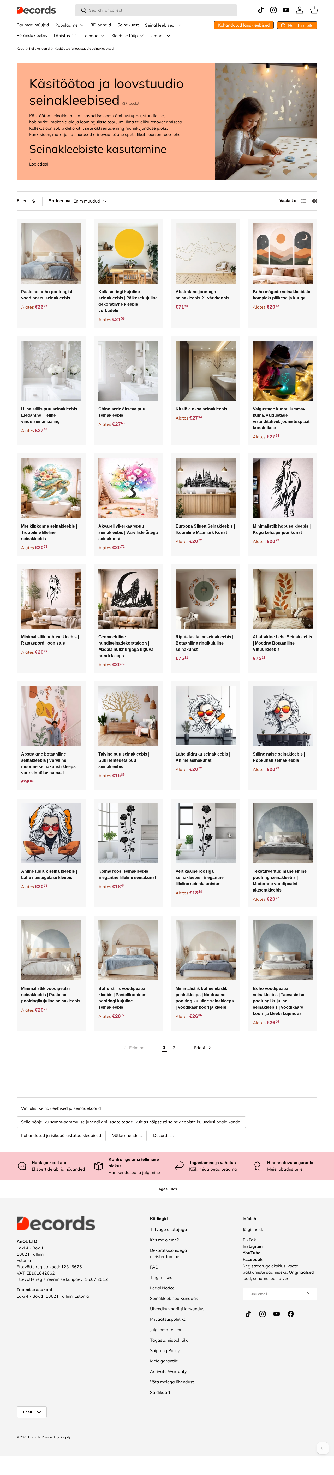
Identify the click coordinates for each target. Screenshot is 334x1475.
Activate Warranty (168, 1371)
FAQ (154, 1267)
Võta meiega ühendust (172, 1381)
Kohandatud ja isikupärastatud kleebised (61, 1135)
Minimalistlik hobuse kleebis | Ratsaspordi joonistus (50, 640)
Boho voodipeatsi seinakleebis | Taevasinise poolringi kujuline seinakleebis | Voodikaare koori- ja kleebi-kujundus (278, 1001)
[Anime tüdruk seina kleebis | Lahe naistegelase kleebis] (51, 833)
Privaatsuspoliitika (168, 1319)
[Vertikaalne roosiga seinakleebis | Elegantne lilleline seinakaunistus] (206, 833)
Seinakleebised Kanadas (174, 1298)
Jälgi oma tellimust (168, 1329)
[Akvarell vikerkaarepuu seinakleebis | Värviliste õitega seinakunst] (128, 488)
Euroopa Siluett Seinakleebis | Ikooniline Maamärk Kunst (205, 529)
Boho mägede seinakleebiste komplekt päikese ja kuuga (281, 295)
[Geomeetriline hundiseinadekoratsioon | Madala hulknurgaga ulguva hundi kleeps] (128, 599)
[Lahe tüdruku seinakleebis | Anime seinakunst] (206, 716)
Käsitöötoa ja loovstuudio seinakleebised (84, 48)
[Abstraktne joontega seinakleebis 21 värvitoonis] (206, 253)
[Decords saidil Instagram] (262, 1314)
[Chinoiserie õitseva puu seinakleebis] (128, 371)
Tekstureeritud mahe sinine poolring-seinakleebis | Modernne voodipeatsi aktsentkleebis (280, 880)
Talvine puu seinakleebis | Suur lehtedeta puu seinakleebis (123, 760)
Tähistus (61, 35)
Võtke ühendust (127, 1135)
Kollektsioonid (39, 48)
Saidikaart (160, 1392)
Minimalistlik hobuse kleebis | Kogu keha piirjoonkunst (282, 529)
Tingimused (161, 1277)
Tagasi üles (167, 1189)
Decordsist (163, 1135)
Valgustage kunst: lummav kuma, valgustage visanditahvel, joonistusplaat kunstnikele (281, 418)
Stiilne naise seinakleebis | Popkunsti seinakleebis (279, 757)
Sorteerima (59, 201)
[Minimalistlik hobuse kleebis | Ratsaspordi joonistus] (51, 599)
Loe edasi (38, 164)
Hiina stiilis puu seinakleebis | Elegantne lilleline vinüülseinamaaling (50, 415)
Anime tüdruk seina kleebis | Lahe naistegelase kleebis (49, 874)
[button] (314, 10)
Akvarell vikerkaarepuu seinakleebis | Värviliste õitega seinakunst (128, 532)
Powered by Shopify (56, 1437)
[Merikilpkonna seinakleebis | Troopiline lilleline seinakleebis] (51, 488)
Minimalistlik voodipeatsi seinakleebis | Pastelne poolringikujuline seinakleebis (50, 994)
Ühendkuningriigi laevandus (177, 1308)
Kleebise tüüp (124, 35)
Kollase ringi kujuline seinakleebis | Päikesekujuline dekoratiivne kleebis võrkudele (128, 301)
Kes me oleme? (164, 1239)
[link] (133, 1048)
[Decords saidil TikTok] (248, 1314)
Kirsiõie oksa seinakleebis (201, 409)
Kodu (20, 48)
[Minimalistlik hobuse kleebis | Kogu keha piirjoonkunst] (283, 488)
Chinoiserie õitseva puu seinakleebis (121, 412)
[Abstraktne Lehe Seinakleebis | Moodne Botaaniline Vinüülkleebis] (283, 599)
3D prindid (101, 24)
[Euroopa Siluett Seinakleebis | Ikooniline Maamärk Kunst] (206, 488)
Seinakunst (128, 24)
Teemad (91, 35)
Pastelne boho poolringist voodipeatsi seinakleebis (46, 295)
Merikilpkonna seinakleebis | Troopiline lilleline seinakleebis (49, 532)
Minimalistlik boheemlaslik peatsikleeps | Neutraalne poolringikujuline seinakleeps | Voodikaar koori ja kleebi (205, 998)
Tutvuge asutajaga (168, 1229)
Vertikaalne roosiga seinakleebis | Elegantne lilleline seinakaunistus (200, 877)
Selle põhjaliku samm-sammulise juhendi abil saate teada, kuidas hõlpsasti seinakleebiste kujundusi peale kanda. (131, 1121)
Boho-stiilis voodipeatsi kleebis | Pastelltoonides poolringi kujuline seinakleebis (122, 998)
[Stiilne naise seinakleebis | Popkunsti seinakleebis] (283, 716)
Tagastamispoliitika (169, 1340)
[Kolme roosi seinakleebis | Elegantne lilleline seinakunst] (128, 833)
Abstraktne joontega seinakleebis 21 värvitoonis (202, 295)
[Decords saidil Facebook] (290, 1314)
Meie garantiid (164, 1361)
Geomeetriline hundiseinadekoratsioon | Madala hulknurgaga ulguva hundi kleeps (125, 646)
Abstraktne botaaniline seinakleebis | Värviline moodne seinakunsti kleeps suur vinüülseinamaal (48, 763)
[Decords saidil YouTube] (276, 1314)
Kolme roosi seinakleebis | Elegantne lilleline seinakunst (127, 874)
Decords (34, 1437)
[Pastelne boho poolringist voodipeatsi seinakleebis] (51, 253)
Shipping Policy (165, 1350)
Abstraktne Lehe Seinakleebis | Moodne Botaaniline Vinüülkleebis (282, 643)
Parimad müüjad (33, 24)
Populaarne (66, 25)
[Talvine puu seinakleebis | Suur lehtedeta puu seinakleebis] (128, 716)
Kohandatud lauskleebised (244, 25)
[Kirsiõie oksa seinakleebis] (206, 371)
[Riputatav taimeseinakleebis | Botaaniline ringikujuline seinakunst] (206, 599)
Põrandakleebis (32, 35)
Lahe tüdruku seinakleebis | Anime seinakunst (203, 757)
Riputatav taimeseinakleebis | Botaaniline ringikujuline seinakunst (204, 643)
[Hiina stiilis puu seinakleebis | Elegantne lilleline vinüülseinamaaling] (51, 371)
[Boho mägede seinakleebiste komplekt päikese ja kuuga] (283, 253)
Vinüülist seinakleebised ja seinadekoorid (61, 1108)
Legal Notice (162, 1287)
